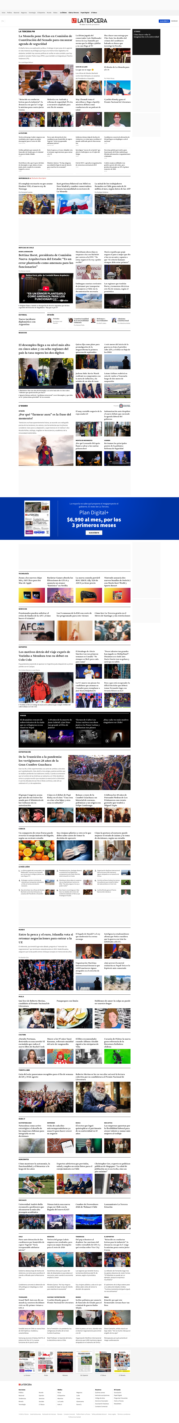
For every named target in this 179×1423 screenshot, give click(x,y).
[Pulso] (46, 1373)
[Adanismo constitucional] (114, 320)
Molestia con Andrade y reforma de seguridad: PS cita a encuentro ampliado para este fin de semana (60, 103)
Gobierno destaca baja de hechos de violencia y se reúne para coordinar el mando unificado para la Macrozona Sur (88, 140)
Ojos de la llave (81, 67)
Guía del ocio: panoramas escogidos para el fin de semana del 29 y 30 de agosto (46, 1075)
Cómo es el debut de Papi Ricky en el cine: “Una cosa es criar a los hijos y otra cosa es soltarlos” (60, 799)
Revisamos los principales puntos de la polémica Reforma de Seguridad (115, 446)
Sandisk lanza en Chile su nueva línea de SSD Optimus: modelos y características (32, 1330)
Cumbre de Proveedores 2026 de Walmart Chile (87, 1205)
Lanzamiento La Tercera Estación (116, 1205)
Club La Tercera (74, 13)
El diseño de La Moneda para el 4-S (116, 68)
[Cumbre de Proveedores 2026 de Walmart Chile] (89, 1221)
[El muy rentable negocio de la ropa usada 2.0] (89, 429)
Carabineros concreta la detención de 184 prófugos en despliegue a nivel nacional (117, 139)
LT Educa (94, 13)
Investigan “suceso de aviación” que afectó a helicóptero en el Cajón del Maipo (88, 152)
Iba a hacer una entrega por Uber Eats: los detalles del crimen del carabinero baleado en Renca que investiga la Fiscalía (116, 41)
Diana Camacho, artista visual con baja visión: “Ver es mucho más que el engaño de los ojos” (117, 1330)
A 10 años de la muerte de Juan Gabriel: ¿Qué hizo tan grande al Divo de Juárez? (60, 724)
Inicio (3, 13)
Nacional (16, 13)
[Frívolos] (49, 320)
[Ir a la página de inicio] (89, 21)
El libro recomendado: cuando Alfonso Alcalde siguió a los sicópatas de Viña (87, 1043)
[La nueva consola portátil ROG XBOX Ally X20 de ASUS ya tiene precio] (89, 595)
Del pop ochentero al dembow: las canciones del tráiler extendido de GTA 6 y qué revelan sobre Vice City (88, 1243)
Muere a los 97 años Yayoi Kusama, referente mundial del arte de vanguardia (60, 1041)
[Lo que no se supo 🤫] (89, 87)
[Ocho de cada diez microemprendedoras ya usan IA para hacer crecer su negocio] (60, 1145)
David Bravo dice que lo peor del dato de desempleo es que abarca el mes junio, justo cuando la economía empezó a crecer (31, 166)
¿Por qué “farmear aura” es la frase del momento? (45, 416)
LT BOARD (23, 405)
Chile (21, 1237)
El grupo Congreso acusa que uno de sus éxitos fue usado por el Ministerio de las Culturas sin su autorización (31, 800)
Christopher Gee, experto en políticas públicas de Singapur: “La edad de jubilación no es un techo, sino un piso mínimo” (112, 1168)
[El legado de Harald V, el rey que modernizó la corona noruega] (89, 951)
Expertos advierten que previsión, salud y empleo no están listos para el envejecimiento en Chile (74, 1166)
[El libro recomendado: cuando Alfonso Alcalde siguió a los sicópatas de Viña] (89, 1056)
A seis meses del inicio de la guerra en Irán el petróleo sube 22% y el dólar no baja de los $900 (117, 348)
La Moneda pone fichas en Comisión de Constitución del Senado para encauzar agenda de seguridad (45, 40)
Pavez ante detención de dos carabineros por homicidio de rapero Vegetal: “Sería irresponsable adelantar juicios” (59, 140)
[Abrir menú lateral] (3, 21)
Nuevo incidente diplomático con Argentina (27, 322)
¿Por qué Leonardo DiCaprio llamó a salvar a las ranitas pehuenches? (88, 446)
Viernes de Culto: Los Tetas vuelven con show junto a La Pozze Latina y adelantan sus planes (88, 724)
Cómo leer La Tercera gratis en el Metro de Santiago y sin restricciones (112, 614)
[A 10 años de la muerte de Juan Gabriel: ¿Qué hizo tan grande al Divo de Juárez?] (60, 737)
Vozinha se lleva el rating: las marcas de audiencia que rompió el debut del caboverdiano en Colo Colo (108, 882)
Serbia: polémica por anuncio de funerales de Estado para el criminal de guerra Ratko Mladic (31, 152)
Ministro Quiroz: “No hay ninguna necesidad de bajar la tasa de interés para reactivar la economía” (59, 165)
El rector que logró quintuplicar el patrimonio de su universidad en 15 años (88, 1130)
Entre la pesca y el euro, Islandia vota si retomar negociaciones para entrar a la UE (60, 152)
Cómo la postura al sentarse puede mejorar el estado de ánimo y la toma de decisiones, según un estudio (112, 835)
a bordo (107, 440)
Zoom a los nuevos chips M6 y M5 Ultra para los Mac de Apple (30, 580)
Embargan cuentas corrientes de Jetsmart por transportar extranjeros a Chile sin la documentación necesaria (88, 288)
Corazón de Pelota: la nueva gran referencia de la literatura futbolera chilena (117, 1043)
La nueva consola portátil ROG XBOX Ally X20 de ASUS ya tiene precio (88, 580)
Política (9, 13)
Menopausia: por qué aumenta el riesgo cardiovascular (115, 1339)
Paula (106, 1297)
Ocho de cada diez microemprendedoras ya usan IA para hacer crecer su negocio (59, 1130)
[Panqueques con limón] (74, 1018)
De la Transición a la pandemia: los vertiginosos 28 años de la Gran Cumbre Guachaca (40, 761)
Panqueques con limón (67, 1001)
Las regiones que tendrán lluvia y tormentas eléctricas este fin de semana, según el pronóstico (116, 288)
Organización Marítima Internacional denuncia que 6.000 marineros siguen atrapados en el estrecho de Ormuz (108, 873)
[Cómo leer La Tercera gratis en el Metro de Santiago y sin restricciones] (113, 631)
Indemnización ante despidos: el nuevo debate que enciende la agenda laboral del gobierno (117, 415)
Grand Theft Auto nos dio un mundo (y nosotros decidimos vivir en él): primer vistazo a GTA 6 (31, 1304)
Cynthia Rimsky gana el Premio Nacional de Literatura (117, 101)
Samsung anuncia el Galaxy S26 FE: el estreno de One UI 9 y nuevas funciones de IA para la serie (32, 1340)
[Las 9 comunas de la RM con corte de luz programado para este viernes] (74, 631)
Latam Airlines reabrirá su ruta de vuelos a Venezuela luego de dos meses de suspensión (115, 377)
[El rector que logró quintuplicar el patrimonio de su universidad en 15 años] (89, 1145)
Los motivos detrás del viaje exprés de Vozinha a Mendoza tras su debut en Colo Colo (44, 656)
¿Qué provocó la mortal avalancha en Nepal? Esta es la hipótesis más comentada (117, 965)
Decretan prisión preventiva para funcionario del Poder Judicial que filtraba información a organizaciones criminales (117, 153)
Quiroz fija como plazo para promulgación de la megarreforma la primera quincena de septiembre (87, 348)
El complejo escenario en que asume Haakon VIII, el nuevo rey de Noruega (36, 186)
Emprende (51, 1123)
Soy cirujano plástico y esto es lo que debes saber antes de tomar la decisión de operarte (74, 835)
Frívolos (56, 319)
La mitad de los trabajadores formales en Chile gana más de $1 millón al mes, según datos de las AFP (113, 186)
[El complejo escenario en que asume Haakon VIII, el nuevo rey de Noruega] (36, 204)
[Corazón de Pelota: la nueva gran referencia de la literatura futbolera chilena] (117, 1056)
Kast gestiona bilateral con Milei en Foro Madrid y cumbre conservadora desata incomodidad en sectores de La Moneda (74, 188)
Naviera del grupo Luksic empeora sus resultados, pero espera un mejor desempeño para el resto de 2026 (32, 139)
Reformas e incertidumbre (102, 320)
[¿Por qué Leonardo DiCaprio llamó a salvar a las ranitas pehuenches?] (89, 458)
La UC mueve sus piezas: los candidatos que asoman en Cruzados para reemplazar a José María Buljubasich (88, 687)
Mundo (49, 13)
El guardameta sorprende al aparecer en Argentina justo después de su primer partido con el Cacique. (46, 665)
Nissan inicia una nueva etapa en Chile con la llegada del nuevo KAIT (58, 1207)
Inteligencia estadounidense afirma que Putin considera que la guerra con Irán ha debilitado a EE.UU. (116, 938)
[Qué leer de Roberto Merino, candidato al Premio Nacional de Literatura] (36, 1018)
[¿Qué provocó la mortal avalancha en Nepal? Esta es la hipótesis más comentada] (117, 983)
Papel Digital (85, 13)
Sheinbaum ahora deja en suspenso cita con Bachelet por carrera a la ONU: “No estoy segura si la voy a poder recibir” (88, 257)
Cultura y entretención (56, 1297)
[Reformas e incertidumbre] (93, 320)
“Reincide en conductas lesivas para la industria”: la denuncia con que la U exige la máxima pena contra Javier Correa (31, 105)
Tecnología (32, 13)
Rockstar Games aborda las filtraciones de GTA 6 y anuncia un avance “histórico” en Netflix (60, 582)
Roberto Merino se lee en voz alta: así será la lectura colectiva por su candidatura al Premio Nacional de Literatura (100, 1077)
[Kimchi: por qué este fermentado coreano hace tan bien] (117, 1317)
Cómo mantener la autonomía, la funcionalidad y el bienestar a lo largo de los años (34, 1166)
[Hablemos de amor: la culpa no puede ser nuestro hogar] (113, 1018)
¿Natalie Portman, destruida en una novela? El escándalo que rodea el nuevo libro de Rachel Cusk (32, 1043)
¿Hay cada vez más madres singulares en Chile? (115, 721)
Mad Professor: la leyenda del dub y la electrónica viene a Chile (59, 1339)
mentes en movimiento (84, 440)
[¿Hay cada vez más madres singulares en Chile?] (116, 737)
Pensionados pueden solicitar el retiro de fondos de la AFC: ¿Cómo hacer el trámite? (35, 616)
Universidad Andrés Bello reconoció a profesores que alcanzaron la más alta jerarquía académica (31, 1208)
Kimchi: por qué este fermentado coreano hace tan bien (116, 1302)
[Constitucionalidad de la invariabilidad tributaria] (70, 320)
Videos (55, 13)
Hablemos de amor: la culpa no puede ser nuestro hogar (112, 1002)
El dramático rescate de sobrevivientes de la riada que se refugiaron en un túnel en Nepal (32, 724)
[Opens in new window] (65, 1373)
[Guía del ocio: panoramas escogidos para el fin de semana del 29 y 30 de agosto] (46, 1097)
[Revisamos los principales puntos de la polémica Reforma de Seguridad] (117, 458)
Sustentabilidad (25, 1123)
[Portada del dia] (37, 535)
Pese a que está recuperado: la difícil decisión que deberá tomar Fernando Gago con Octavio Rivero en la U (117, 687)
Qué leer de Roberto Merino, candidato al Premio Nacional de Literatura (34, 1003)
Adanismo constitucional (123, 320)
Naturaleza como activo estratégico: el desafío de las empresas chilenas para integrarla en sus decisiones (31, 1131)
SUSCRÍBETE (94, 533)
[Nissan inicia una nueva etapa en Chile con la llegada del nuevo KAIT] (60, 1221)
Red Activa (108, 1123)
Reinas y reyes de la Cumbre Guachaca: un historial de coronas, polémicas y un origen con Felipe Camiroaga (88, 800)
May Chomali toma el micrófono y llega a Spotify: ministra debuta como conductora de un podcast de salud (88, 105)
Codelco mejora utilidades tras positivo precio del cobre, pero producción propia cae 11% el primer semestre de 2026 (116, 166)
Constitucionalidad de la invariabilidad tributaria (81, 321)
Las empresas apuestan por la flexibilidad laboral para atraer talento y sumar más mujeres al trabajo (117, 1130)
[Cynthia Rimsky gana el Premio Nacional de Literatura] (117, 119)
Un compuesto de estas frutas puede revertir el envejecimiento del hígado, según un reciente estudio (36, 835)
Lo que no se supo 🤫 (85, 70)
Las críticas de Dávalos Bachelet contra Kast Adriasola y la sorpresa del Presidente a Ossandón (88, 75)
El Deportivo (41, 13)
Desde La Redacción (26, 252)
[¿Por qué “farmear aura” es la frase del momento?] (46, 450)
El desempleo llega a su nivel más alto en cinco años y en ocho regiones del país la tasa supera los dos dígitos (44, 349)
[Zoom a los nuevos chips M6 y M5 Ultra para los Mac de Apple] (32, 595)
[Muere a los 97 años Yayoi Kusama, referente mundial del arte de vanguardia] (60, 1056)
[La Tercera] (27, 1373)
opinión (22, 411)
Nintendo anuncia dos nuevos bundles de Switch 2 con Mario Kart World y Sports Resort (117, 582)
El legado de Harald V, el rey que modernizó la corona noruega (88, 936)
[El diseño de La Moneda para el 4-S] (117, 87)
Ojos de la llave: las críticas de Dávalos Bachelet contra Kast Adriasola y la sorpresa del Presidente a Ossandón (32, 892)
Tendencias (80, 1237)
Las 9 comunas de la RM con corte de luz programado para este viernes (74, 614)
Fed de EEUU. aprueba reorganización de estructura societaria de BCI (89, 164)
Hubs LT (22, 1119)
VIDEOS (23, 715)
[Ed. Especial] (84, 1373)
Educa (78, 1123)
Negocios (24, 13)
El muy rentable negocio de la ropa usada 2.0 (89, 413)
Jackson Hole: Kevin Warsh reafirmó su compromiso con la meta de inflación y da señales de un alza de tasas (88, 377)
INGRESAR (174, 21)
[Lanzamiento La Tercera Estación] (117, 1221)
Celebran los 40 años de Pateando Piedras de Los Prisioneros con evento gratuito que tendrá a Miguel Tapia (116, 800)
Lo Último (63, 13)
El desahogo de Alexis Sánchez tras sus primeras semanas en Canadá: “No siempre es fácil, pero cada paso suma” (87, 657)
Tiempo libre (24, 1070)
